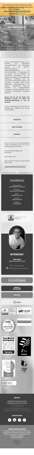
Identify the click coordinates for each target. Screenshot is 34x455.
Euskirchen (26, 431)
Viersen (28, 432)
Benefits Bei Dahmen (17, 288)
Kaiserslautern (22, 434)
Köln (10, 432)
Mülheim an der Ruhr (19, 432)
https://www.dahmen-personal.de (21, 410)
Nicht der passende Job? (17, 280)
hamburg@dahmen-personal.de (19, 409)
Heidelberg (14, 436)
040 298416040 (19, 266)
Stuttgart (20, 436)
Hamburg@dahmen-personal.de (18, 268)
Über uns (17, 295)
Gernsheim (13, 434)
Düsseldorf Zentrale (9, 431)
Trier (28, 434)
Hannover (14, 437)
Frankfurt (6, 434)
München (20, 437)
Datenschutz (17, 442)
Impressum (17, 441)
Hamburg (5, 432)
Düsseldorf (19, 431)
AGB (17, 444)
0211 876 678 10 (18, 407)
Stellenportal (20, 14)
